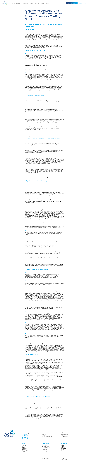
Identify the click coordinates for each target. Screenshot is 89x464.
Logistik (31, 3)
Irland (62, 455)
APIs (42, 448)
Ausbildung (24, 453)
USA (62, 457)
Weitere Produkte (45, 458)
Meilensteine (24, 448)
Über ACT (24, 445)
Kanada (62, 456)
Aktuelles (42, 3)
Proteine (43, 456)
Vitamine (43, 455)
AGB (62, 435)
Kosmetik (44, 434)
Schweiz (63, 450)
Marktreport (24, 455)
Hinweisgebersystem (65, 436)
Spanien (63, 453)
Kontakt (80, 3)
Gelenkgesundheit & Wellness (48, 457)
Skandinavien (64, 452)
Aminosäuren (44, 445)
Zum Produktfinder (72, 3)
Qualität (23, 447)
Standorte (37, 3)
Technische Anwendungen (47, 436)
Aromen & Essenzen (46, 446)
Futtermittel (44, 433)
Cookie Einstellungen (65, 434)
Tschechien (63, 448)
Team (23, 446)
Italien (62, 449)
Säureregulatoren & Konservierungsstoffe (50, 450)
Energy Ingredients (46, 447)
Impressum (63, 432)
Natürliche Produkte (46, 451)
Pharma (43, 435)
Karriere (23, 452)
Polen (62, 458)
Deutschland (64, 459)
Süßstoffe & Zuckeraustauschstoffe (49, 452)
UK (61, 451)
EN (85, 3)
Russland (63, 447)
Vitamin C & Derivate (46, 453)
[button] (12, 3)
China (62, 445)
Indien (62, 446)
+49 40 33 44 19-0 (25, 434)
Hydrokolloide (44, 449)
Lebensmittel (44, 432)
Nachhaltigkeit (25, 450)
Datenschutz (64, 433)
